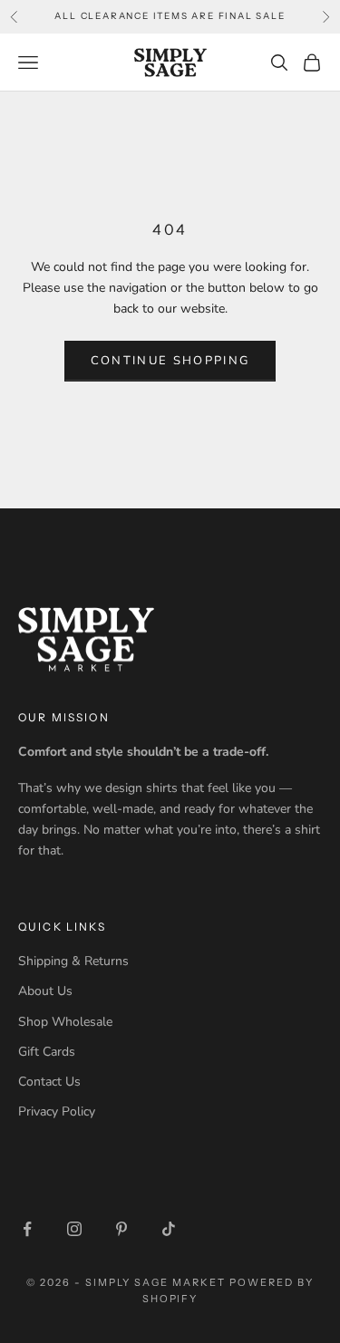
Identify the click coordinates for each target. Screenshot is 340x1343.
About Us (45, 991)
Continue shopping (170, 361)
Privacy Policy (56, 1111)
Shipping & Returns (73, 961)
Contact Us (49, 1081)
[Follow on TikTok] (169, 1229)
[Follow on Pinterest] (121, 1229)
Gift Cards (46, 1051)
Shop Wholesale (65, 1021)
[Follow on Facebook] (27, 1229)
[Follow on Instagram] (74, 1229)
